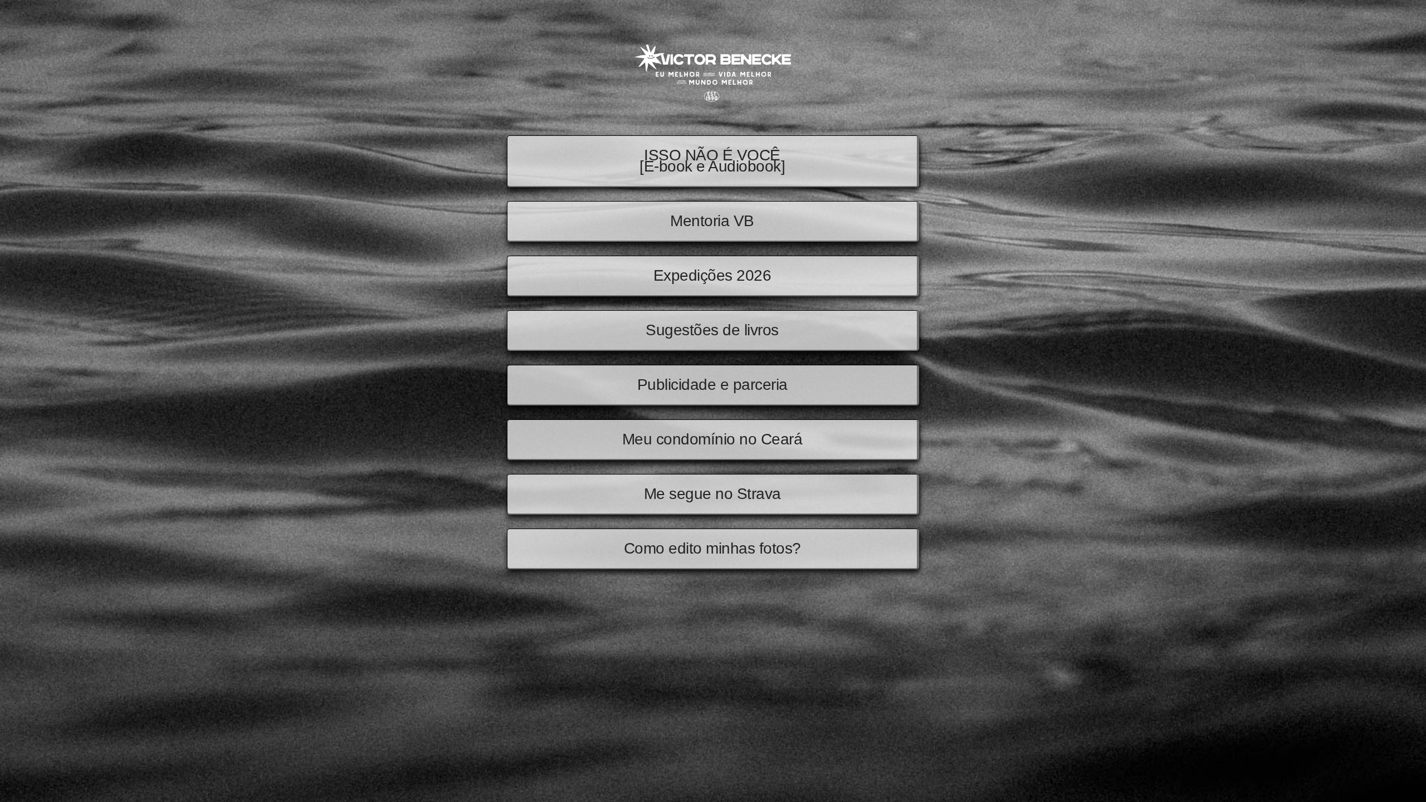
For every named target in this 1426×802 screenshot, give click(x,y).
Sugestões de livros (712, 330)
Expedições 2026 (712, 275)
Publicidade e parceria (712, 384)
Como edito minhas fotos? (712, 548)
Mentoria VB (712, 220)
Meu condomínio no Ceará (712, 439)
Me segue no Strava (712, 493)
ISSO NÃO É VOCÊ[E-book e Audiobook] (712, 160)
